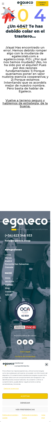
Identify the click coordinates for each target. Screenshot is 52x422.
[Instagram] (25, 342)
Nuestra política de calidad (25, 336)
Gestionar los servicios (11, 388)
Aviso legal (25, 351)
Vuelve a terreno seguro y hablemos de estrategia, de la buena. (25, 103)
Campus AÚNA (42, 3)
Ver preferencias (25, 409)
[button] (46, 364)
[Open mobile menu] (3, 3)
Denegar (25, 403)
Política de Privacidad (25, 356)
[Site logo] (25, 3)
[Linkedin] (19, 342)
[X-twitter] (30, 342)
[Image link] (25, 315)
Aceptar (25, 396)
